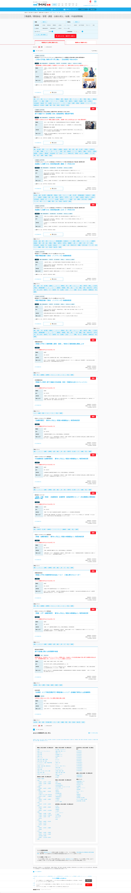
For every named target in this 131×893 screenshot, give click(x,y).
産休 (53, 197)
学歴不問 (85, 285)
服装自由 (94, 99)
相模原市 (50, 796)
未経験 (71, 199)
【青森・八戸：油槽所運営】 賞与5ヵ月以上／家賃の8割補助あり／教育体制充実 (61, 613)
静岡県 (45, 807)
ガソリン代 (74, 151)
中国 (66, 5)
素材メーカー (58, 752)
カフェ (45, 201)
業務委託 (57, 809)
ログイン (90, 3)
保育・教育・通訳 (41, 772)
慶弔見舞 (85, 289)
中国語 (84, 99)
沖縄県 (45, 835)
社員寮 (73, 103)
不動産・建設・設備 (59, 770)
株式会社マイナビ (48, 852)
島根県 (45, 821)
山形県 (45, 783)
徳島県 (40, 827)
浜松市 (45, 810)
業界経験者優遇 (81, 195)
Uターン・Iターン (80, 791)
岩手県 (45, 781)
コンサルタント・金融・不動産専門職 (45, 762)
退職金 (84, 151)
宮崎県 (49, 834)
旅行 (51, 149)
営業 (34, 149)
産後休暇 (69, 151)
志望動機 (78, 786)
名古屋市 (50, 810)
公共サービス (40, 767)
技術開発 (60, 149)
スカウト (83, 9)
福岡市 (40, 837)
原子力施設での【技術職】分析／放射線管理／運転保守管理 (54, 113)
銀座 (39, 195)
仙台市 (40, 785)
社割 (85, 101)
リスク (35, 413)
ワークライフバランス (57, 529)
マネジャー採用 (59, 801)
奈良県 (45, 815)
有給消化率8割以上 (59, 785)
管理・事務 (40, 769)
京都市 (40, 816)
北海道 (59, 3)
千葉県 (44, 791)
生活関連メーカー (59, 756)
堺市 (49, 816)
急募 (77, 149)
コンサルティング (59, 769)
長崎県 (49, 832)
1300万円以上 (79, 767)
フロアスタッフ (51, 99)
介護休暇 (75, 101)
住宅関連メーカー (59, 754)
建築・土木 (40, 756)
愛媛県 (49, 827)
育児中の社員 (84, 199)
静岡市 (40, 810)
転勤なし (89, 99)
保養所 (77, 197)
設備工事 (65, 149)
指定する (44, 21)
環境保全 (57, 99)
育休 (66, 101)
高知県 (40, 829)
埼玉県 (67, 105)
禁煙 (61, 151)
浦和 (34, 99)
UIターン (52, 151)
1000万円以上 (79, 762)
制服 (84, 287)
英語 (81, 99)
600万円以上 (79, 755)
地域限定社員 (36, 105)
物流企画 (66, 99)
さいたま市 (45, 794)
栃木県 (45, 788)
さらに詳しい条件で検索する (41, 34)
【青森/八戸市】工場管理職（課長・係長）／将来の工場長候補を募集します (59, 344)
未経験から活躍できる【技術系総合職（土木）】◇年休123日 (55, 210)
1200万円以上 (79, 765)
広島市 (45, 824)
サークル (87, 103)
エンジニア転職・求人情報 (82, 799)
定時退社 (86, 149)
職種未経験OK (79, 775)
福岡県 (40, 832)
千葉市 (40, 794)
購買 (62, 99)
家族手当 (87, 197)
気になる (92, 9)
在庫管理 (47, 374)
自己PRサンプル (80, 784)
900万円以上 (79, 760)
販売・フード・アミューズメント (44, 751)
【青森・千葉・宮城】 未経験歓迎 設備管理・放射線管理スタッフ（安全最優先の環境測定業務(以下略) (65, 497)
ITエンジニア (40, 757)
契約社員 (61, 199)
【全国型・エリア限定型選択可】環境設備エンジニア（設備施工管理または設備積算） (63, 692)
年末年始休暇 (36, 103)
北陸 (76, 3)
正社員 (69, 103)
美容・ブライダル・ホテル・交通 (44, 770)
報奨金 (56, 197)
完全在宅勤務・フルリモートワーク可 (63, 786)
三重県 (40, 808)
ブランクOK (93, 103)
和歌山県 (50, 815)
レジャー (57, 761)
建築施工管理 (49, 195)
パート (65, 153)
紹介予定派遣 (58, 815)
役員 (57, 819)
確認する (89, 884)
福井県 (49, 804)
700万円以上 (79, 757)
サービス (57, 759)
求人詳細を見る (38, 92)
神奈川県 (62, 105)
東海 (59, 5)
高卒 (34, 155)
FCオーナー (58, 817)
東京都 (58, 105)
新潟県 (40, 799)
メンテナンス (56, 285)
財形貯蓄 (35, 153)
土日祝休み (90, 101)
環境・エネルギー (59, 774)
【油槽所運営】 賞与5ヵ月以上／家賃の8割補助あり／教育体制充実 (57, 420)
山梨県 (45, 799)
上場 (74, 199)
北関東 (66, 3)
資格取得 (39, 197)
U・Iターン (52, 101)
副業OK (57, 790)
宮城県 (49, 781)
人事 (61, 451)
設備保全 (51, 285)
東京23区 (50, 794)
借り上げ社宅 (39, 289)
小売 (41, 285)
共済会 (91, 243)
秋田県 (40, 783)
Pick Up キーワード (42, 876)
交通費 (47, 101)
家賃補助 (62, 101)
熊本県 (40, 834)
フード (57, 764)
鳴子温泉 (35, 195)
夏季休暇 (46, 153)
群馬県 (49, 788)
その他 (57, 777)
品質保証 (35, 685)
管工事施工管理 (49, 722)
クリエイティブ (41, 764)
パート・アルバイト (59, 812)
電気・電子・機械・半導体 (43, 759)
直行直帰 (42, 105)
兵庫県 (70, 201)
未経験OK (58, 798)
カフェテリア (50, 199)
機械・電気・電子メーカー (61, 751)
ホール (45, 99)
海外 (76, 5)
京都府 (45, 813)
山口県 (45, 823)
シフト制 (75, 287)
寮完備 (77, 103)
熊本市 (49, 837)
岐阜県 (40, 807)
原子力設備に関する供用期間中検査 (46, 651)
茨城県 (50, 155)
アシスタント (75, 99)
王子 (38, 99)
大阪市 (45, 816)
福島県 (52, 685)
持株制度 (90, 199)
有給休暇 (42, 103)
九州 (73, 5)
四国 (69, 5)
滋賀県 (40, 813)
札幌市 (43, 778)
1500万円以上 (79, 770)
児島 (41, 99)
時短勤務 (80, 101)
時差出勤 (82, 103)
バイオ (47, 149)
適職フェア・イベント (81, 787)
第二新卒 (35, 101)
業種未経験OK (79, 776)
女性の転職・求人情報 (81, 800)
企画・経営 (40, 754)
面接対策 (78, 794)
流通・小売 (58, 762)
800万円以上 (79, 759)
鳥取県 (40, 821)
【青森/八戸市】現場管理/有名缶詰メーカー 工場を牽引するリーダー (58, 575)
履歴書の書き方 (80, 782)
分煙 (64, 151)
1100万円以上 (79, 764)
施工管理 (38, 149)
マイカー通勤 (41, 101)
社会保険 (50, 103)
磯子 (43, 241)
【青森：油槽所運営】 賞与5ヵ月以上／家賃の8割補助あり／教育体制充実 (59, 536)
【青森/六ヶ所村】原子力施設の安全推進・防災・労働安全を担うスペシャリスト (61, 382)
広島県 (40, 823)
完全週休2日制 (58, 793)
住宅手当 (89, 151)
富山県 (40, 804)
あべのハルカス (56, 103)
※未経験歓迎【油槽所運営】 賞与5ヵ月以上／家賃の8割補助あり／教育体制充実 (61, 458)
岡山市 (40, 824)
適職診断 (78, 796)
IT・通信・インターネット (61, 749)
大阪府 (49, 813)
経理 (54, 451)
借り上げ (81, 153)
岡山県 (49, 821)
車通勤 (78, 199)
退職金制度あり (59, 796)
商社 (57, 757)
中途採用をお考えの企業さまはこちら (91, 5)
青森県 (46, 155)
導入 (67, 285)
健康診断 (69, 243)
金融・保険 (58, 767)
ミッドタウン (63, 103)
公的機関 (57, 775)
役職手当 (80, 151)
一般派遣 (57, 814)
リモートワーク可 (59, 788)
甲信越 (73, 3)
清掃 (70, 149)
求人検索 (35, 876)
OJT (87, 243)
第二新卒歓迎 (58, 783)
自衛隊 (39, 413)
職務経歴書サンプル (80, 781)
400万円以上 (79, 752)
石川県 (45, 804)
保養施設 (86, 153)
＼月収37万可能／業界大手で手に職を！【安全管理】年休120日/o (56, 59)
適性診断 (78, 789)
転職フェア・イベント (82, 876)
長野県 (49, 799)
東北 (54, 4)
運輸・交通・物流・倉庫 (60, 772)
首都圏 (69, 3)
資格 (78, 792)
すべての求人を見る (94, 732)
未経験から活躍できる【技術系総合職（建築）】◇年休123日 (55, 164)
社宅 (84, 243)
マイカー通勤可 (59, 795)
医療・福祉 (40, 752)
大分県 (45, 834)
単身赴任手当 (89, 287)
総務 (57, 451)
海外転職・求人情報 (80, 797)
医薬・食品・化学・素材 (42, 761)
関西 (62, 5)
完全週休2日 (92, 149)
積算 (43, 722)
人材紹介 (57, 811)
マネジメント (65, 195)
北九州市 (45, 837)
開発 (43, 149)
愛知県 (49, 807)
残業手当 (70, 101)
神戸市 (40, 818)
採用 (70, 99)
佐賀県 (45, 832)
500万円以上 (79, 754)
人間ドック (72, 197)
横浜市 (40, 796)
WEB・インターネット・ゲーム (44, 774)
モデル (54, 722)
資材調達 (42, 374)
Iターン (57, 101)
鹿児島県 (41, 835)
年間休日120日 (70, 153)
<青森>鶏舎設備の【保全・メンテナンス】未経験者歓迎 (53, 255)
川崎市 (44, 796)
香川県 (45, 827)
